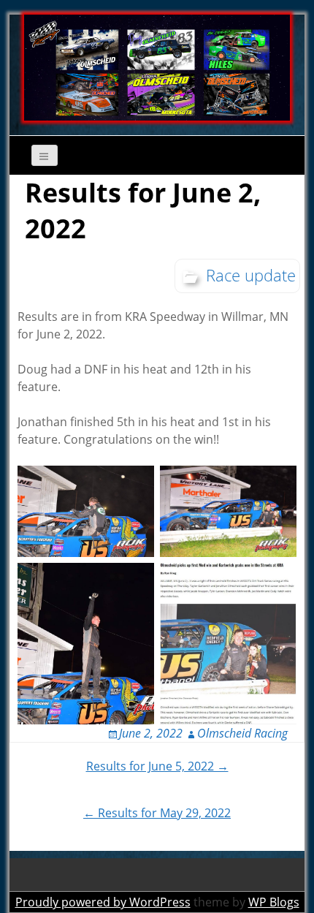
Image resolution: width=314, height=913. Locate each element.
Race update (251, 275)
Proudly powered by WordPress (103, 902)
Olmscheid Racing (242, 733)
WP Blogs (273, 902)
